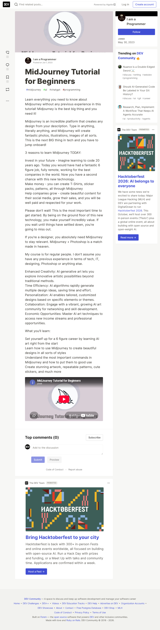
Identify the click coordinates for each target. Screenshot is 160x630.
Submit (38, 459)
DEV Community (32, 598)
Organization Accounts (132, 603)
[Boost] (7, 89)
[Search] (16, 4)
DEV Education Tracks (73, 603)
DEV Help (92, 603)
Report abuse (75, 469)
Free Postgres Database (89, 608)
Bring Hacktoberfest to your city (62, 537)
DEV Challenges (31, 603)
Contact (69, 608)
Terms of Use (99, 612)
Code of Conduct (54, 469)
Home (17, 603)
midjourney (33, 89)
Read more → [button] (128, 237)
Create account (144, 4)
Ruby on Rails (73, 620)
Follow (136, 31)
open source (60, 617)
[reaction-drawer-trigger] (7, 54)
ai (45, 89)
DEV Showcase (45, 608)
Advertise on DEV (109, 603)
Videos (55, 603)
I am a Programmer (44, 59)
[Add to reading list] (7, 79)
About (59, 608)
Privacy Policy (82, 612)
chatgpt (55, 89)
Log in (125, 4)
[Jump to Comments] (7, 66)
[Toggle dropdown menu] (108, 482)
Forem (43, 617)
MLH (120, 608)
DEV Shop (109, 608)
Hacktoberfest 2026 (130, 210)
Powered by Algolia (103, 4)
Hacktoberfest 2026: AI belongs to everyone (136, 181)
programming (71, 89)
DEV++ (45, 603)
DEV (92, 617)
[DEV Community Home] (6, 4)
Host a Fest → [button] (36, 571)
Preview (54, 459)
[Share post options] (7, 101)
